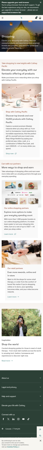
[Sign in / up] (40, 18)
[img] (40, 2)
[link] (21, 97)
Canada (8, 429)
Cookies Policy (12, 447)
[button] (40, 440)
